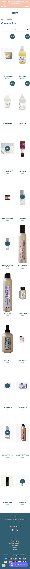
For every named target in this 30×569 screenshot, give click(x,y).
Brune (15, 12)
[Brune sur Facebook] (13, 530)
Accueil (2, 19)
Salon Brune (15, 545)
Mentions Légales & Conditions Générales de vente (15, 519)
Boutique (15, 539)
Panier (27, 6)
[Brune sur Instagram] (17, 530)
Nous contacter (15, 521)
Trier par (3, 27)
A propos (15, 549)
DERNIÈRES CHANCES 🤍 (15, 543)
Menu (4, 6)
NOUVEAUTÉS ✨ (15, 541)
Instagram (15, 547)
